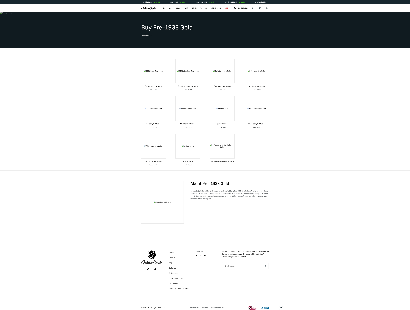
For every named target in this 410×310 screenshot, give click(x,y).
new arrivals (242, 254)
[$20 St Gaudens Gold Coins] (187, 71)
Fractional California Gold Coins (222, 161)
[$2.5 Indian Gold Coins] (153, 146)
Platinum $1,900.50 (205, 2)
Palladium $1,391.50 (235, 2)
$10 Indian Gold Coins (257, 86)
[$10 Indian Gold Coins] (256, 71)
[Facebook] (148, 269)
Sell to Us (172, 268)
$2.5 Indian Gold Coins (153, 161)
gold (246, 252)
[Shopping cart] (260, 8)
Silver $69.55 (177, 2)
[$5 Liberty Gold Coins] (153, 108)
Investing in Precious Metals (179, 289)
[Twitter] (155, 269)
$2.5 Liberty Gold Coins (256, 124)
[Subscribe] (265, 266)
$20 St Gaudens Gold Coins (188, 86)
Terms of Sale (194, 308)
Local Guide (173, 283)
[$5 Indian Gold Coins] (187, 108)
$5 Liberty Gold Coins (153, 124)
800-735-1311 (201, 256)
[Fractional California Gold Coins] (222, 146)
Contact (172, 258)
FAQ (170, 263)
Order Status (173, 273)
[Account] (253, 8)
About (171, 253)
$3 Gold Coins (222, 124)
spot (231, 254)
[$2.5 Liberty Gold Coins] (256, 108)
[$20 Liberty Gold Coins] (153, 71)
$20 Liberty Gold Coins (153, 86)
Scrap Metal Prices (175, 278)
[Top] (281, 308)
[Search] (267, 8)
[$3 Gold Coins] (222, 108)
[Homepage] (148, 8)
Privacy (205, 308)
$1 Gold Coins (188, 161)
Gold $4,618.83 (151, 2)
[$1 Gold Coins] (187, 146)
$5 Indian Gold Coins (187, 124)
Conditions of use (217, 308)
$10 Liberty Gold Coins (222, 86)
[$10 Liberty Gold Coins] (222, 71)
